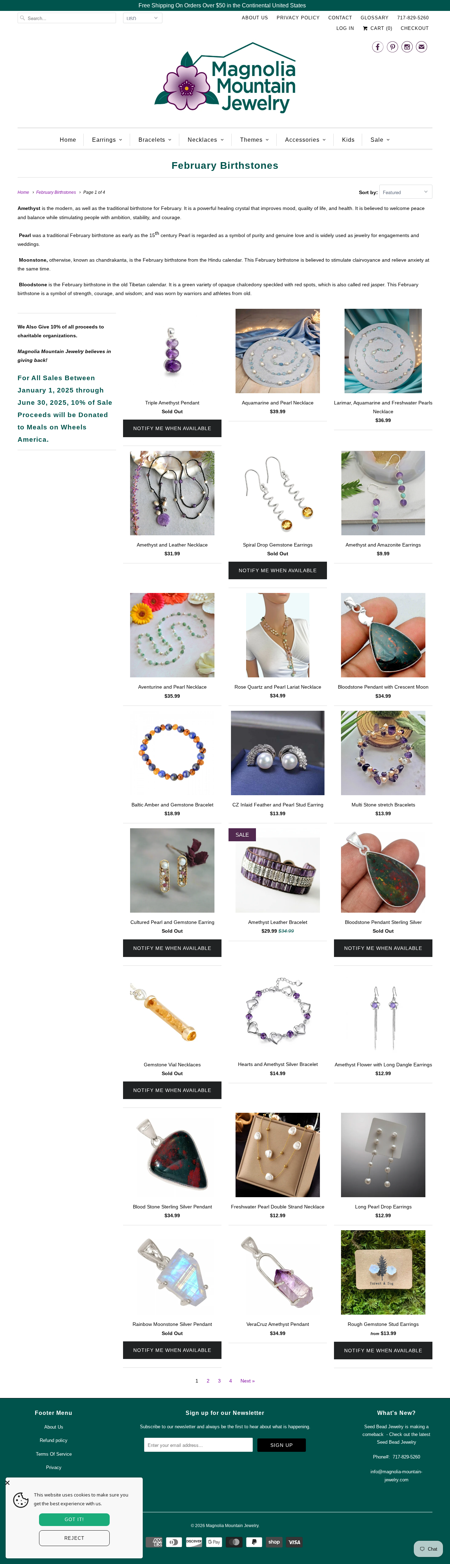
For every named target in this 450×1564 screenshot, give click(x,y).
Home (68, 140)
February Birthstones (225, 165)
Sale (377, 140)
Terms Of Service (54, 1454)
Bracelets (152, 140)
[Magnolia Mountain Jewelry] (225, 79)
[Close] (72, 1482)
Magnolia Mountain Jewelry (232, 1525)
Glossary (375, 17)
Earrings (104, 140)
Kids (348, 140)
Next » (247, 1381)
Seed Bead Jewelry (396, 1442)
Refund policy (54, 1440)
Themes (251, 140)
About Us (255, 17)
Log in (345, 28)
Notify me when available (172, 428)
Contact (340, 17)
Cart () (380, 28)
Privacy (54, 1467)
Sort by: (369, 192)
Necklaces (202, 140)
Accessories (302, 140)
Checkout (415, 28)
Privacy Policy (298, 17)
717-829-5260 (413, 17)
